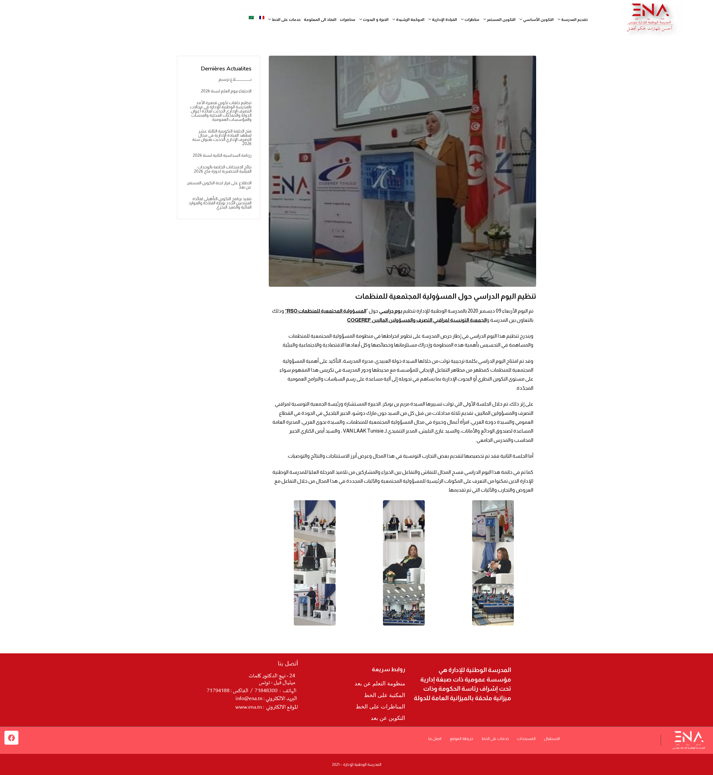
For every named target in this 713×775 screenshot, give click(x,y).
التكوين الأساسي (538, 19)
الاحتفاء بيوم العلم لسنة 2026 (226, 91)
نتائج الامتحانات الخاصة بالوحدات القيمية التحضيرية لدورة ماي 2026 (222, 169)
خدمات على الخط (495, 738)
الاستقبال (552, 738)
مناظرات (471, 19)
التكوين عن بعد (388, 718)
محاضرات (347, 19)
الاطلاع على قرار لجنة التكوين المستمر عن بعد (219, 185)
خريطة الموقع (461, 738)
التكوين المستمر (501, 19)
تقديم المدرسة (574, 19)
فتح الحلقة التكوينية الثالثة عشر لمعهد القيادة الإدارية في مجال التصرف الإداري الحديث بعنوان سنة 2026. (221, 137)
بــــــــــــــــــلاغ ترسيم (235, 79)
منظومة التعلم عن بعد (380, 683)
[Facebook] (11, 738)
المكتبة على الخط (384, 695)
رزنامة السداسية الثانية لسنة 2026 (222, 155)
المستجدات (526, 738)
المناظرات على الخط (380, 706)
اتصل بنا (434, 738)
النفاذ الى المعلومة (320, 19)
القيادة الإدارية (444, 19)
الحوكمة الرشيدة (409, 19)
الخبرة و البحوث (375, 19)
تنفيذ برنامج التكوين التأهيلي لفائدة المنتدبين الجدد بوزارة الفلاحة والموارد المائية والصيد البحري (220, 203)
